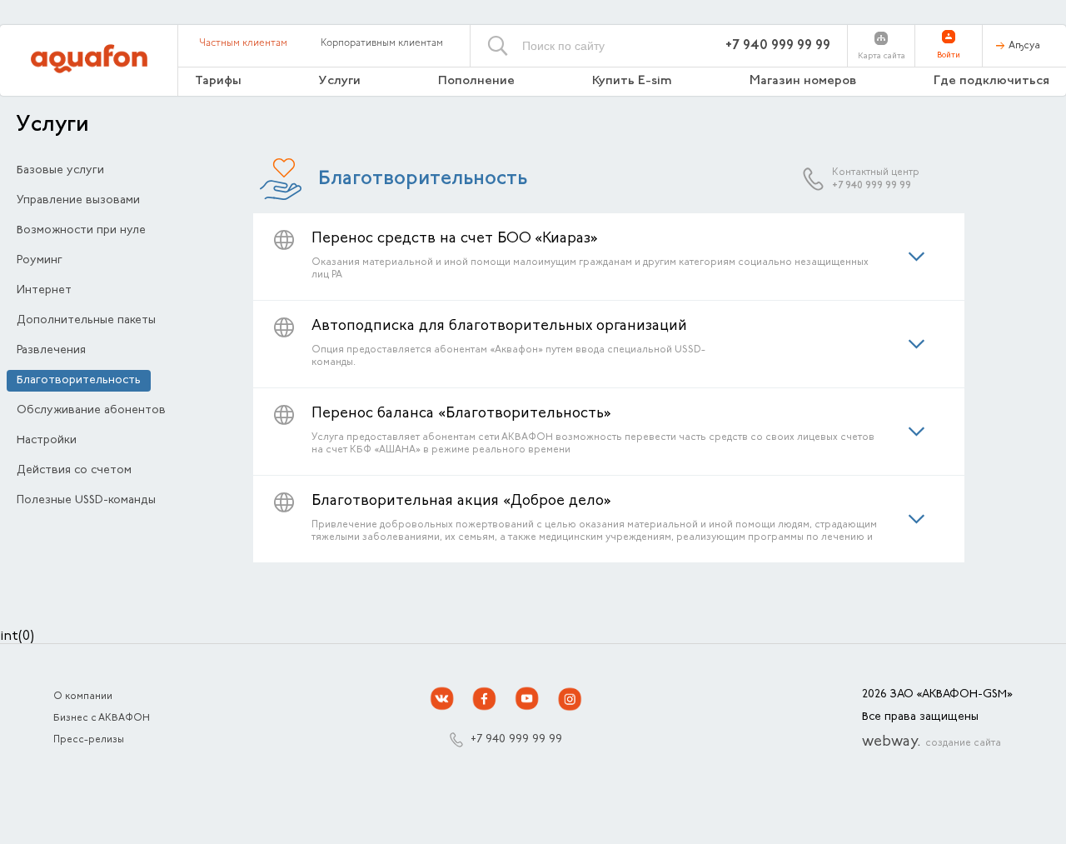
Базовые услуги (60, 171)
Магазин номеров (803, 81)
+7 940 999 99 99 (777, 45)
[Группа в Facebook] (484, 699)
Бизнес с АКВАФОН (101, 718)
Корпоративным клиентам (382, 43)
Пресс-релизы (88, 740)
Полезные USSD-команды (86, 501)
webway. (931, 742)
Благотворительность (79, 381)
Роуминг (39, 261)
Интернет (44, 291)
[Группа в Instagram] (569, 699)
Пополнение (476, 81)
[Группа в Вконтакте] (442, 699)
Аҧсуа (1024, 46)
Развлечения (51, 351)
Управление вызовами (78, 201)
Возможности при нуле (81, 231)
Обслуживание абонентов (91, 411)
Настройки (47, 441)
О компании (82, 697)
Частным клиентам (243, 43)
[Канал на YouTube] (527, 699)
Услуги (340, 81)
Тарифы (218, 81)
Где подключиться (991, 81)
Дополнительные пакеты (86, 321)
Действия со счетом (74, 471)
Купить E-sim (632, 81)
